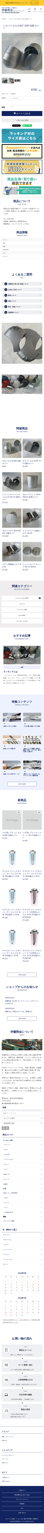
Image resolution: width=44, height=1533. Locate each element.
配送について (10, 295)
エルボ (5, 1149)
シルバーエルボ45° (22, 598)
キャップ (6, 1179)
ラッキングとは (22, 621)
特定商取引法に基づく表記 (22, 1495)
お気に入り (5, 1462)
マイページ (5, 1459)
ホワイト (5, 1264)
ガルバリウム (7, 1239)
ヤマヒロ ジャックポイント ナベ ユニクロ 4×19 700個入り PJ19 (11, 953)
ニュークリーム (8, 1259)
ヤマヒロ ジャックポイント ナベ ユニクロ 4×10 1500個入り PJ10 (11, 873)
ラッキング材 (22, 610)
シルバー (22, 604)
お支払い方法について (13, 289)
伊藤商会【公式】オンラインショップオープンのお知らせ (22, 1002)
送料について (10, 301)
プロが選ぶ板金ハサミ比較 (32, 726)
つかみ (5, 1198)
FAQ (22, 1508)
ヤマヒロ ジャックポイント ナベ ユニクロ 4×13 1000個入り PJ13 (32, 873)
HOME (4, 19)
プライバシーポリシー (22, 1499)
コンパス (6, 1202)
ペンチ (5, 1207)
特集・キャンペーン (8, 1436)
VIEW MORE (22, 784)
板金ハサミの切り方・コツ (11, 774)
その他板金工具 (8, 1212)
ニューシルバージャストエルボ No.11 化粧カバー (11, 497)
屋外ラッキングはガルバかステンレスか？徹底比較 (31, 774)
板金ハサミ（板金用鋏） (10, 1193)
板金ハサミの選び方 (9, 748)
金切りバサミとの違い (10, 726)
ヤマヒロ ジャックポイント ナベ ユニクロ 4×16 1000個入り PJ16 (11, 912)
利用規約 (22, 1504)
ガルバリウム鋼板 (8, 1221)
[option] (22, 54)
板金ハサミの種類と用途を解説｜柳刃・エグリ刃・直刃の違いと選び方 (32, 750)
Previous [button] (3, 53)
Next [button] (40, 53)
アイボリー (6, 1254)
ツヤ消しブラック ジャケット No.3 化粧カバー (32, 835)
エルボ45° (22, 615)
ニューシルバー (8, 1249)
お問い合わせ (6, 1481)
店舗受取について (12, 312)
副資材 (5, 1184)
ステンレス (6, 1234)
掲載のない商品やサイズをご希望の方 (18, 1011)
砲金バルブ (6, 1174)
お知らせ (4, 1440)
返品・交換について (12, 307)
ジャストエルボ (8, 1159)
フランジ (6, 1164)
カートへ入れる (23, 113)
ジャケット (6, 1144)
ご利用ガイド (6, 1477)
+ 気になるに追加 (22, 120)
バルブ (5, 1169)
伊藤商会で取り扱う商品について (16, 284)
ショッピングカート (8, 1455)
